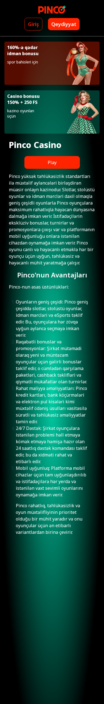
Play (52, 162)
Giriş (33, 24)
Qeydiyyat (63, 24)
